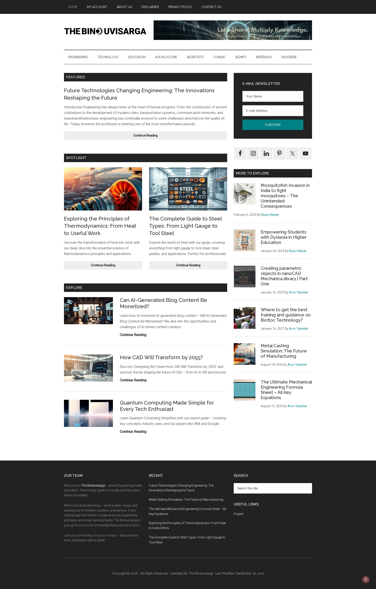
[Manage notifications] (365, 579)
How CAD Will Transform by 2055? (161, 357)
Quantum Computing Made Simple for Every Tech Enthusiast (167, 406)
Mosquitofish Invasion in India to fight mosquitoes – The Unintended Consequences (285, 196)
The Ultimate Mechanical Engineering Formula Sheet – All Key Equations (286, 389)
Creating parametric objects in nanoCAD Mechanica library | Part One (284, 276)
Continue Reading (154, 136)
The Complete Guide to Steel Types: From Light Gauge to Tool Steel (185, 226)
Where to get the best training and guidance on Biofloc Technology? (286, 315)
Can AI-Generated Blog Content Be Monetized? (163, 303)
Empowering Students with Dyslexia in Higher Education (284, 237)
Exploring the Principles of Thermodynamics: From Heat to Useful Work (100, 226)
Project (238, 514)
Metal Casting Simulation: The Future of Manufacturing (284, 351)
